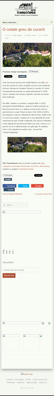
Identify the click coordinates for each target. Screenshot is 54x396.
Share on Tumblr (22, 76)
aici (46, 82)
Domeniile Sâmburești (21, 166)
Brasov (29, 35)
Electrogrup (44, 166)
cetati (14, 35)
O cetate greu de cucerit (24, 29)
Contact (9, 380)
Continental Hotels (26, 169)
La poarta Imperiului (43, 194)
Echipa (28, 380)
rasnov (34, 35)
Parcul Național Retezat (12, 194)
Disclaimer (18, 380)
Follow (35, 72)
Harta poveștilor (40, 380)
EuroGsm (35, 166)
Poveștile (21, 383)
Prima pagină (31, 383)
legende (19, 35)
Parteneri (11, 383)
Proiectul (43, 383)
